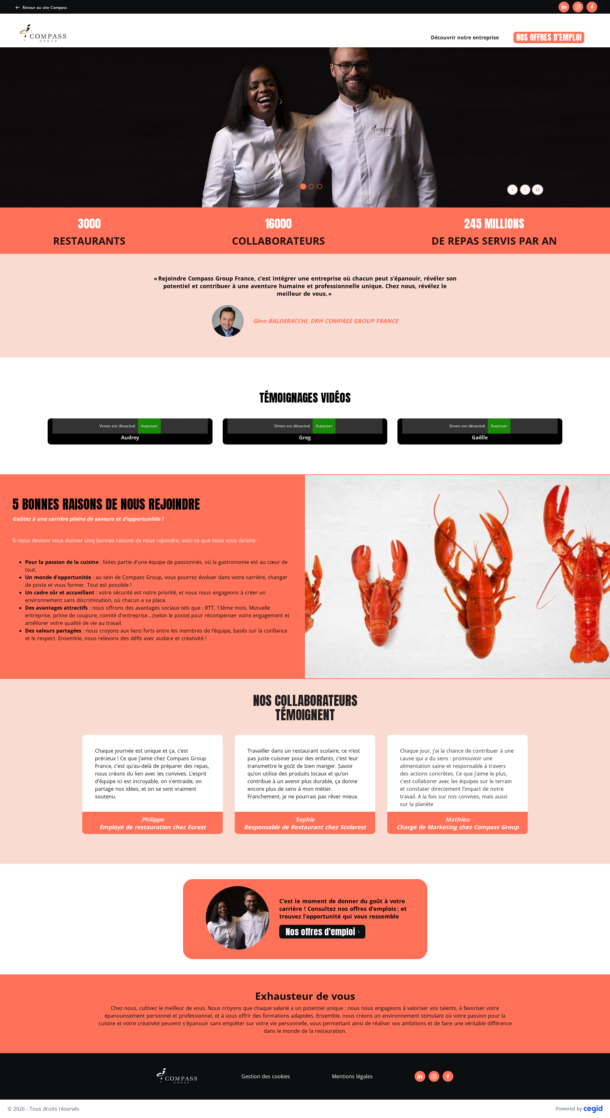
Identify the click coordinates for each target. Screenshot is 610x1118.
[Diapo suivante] (525, 190)
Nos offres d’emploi (548, 37)
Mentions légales (352, 1076)
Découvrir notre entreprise (465, 37)
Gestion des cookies (265, 1076)
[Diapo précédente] (512, 190)
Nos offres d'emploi (320, 931)
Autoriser (149, 426)
